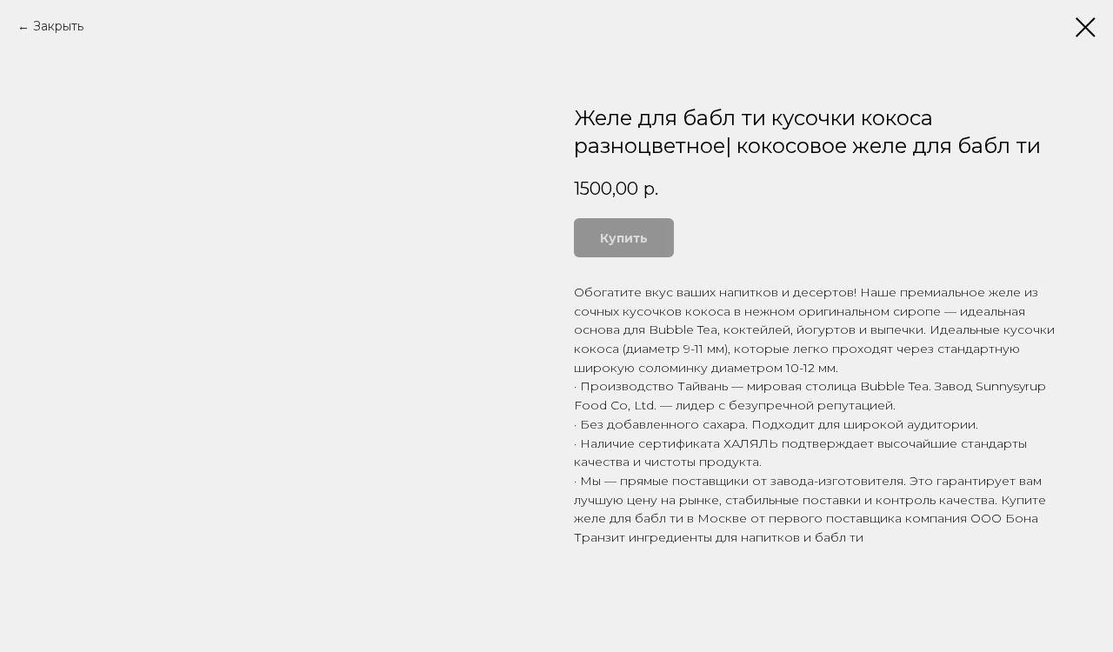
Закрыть (58, 26)
